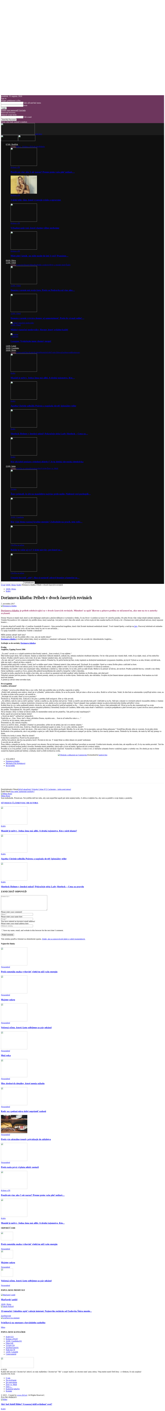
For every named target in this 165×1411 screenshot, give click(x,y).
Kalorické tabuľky (13, 1389)
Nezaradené (5, 967)
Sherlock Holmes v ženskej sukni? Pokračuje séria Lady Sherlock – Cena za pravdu (42, 886)
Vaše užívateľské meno (32, 103)
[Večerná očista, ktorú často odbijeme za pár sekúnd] (14, 1021)
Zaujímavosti (66, 352)
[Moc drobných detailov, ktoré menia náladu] (14, 1077)
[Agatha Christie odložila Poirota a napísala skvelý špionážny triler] (24, 399)
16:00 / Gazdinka (12, 348)
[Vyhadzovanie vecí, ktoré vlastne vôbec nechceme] (24, 221)
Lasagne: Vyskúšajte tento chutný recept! (31, 341)
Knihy (31, 352)
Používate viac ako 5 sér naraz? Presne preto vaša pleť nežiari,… (43, 172)
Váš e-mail (27, 117)
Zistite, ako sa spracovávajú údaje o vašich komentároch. (63, 939)
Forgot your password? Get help (13, 110)
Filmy (27, 352)
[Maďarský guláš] (8, 1295)
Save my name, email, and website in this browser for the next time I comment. (33, 930)
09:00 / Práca (11, 260)
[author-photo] (6, 794)
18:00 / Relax (11, 350)
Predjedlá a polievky (42, 265)
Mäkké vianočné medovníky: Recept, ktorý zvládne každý (39, 329)
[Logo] (9, 140)
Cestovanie (20, 352)
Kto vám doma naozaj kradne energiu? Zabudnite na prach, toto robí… (46, 521)
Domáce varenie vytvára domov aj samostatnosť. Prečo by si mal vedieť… (47, 318)
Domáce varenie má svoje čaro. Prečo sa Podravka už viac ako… (43, 290)
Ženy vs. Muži (52, 468)
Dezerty (27, 265)
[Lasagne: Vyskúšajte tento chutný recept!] (14, 334)
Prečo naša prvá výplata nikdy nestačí (20, 1167)
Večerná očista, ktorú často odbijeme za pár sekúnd (26, 1027)
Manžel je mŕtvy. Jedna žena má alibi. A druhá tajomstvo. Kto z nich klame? (39, 831)
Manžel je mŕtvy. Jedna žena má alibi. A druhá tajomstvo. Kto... (33, 1223)
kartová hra (103, 755)
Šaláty (68, 265)
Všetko (13, 147)
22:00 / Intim (11, 466)
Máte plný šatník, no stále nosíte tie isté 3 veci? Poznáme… (39, 256)
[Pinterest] (22, 778)
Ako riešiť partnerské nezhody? (23, 791)
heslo (25, 105)
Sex (39, 468)
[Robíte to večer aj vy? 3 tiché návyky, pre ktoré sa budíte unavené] (24, 543)
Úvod (3, 585)
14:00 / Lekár (11, 346)
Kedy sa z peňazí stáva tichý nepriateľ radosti (23, 1111)
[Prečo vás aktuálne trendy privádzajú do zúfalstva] (14, 1132)
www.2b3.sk (22, 1395)
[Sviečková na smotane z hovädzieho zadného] (10, 1318)
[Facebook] (5, 778)
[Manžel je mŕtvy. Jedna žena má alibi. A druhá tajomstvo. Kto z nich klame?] (24, 371)
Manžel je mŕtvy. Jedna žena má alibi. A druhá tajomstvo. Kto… (43, 378)
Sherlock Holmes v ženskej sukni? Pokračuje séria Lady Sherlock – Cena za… (49, 433)
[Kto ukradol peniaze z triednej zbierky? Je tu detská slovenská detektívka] (24, 455)
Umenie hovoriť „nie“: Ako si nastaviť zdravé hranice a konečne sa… (45, 577)
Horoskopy (34, 468)
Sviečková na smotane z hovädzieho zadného (23, 1322)
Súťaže (48, 352)
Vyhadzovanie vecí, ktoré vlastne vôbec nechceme (35, 228)
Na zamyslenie (11, 1382)
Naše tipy (35, 147)
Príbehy (42, 147)
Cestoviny (20, 265)
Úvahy (53, 352)
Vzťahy (44, 468)
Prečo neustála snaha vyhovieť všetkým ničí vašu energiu (29, 971)
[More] (40, 778)
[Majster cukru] (14, 993)
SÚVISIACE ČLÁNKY (11, 803)
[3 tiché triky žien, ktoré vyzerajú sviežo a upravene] (24, 193)
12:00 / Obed (11, 263)
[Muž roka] (14, 1049)
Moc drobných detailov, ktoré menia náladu (23, 1083)
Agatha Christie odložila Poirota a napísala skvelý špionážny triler (43, 406)
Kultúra (37, 352)
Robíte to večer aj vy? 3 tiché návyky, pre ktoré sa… (36, 549)
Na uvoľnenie (11, 1380)
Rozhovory (75, 352)
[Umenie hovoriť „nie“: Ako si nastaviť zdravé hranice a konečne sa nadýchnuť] (24, 571)
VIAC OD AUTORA (29, 803)
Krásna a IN (27, 147)
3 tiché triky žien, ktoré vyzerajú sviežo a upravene (36, 200)
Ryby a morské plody (58, 265)
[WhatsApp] (31, 778)
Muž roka (6, 1055)
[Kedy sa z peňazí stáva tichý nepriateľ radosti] (14, 1105)
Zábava (58, 352)
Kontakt (9, 1391)
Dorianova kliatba (8, 639)
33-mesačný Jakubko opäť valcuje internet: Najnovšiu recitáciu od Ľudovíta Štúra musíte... (46, 1311)
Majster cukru (8, 999)
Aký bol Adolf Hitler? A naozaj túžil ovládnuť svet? (26, 1404)
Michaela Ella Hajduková (15, 763)
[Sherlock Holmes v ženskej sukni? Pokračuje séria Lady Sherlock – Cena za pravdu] (24, 427)
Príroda (42, 352)
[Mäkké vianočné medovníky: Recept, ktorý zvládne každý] (22, 323)
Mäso (32, 265)
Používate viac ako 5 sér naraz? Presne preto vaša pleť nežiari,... (33, 1195)
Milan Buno (5, 796)
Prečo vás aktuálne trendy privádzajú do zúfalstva (26, 1139)
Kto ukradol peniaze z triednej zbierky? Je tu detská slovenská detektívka (47, 461)
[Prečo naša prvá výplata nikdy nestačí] (14, 1160)
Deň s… (19, 147)
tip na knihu (10, 766)
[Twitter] (14, 778)
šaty (135, 626)
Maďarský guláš (9, 1299)
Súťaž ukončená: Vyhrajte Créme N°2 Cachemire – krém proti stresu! (44, 789)
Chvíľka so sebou (23, 468)
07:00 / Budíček (12, 144)
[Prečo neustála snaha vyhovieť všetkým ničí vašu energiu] (14, 965)
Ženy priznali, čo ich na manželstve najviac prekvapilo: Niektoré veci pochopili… (51, 494)
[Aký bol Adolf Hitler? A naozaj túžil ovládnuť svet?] (4, 1399)
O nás (8, 1378)
